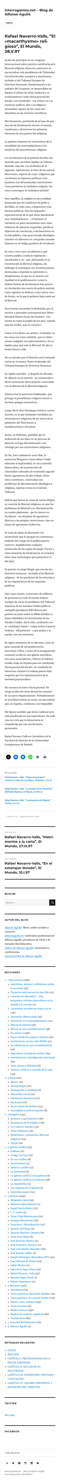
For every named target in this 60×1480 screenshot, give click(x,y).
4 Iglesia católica (17, 1147)
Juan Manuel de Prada (23, 1261)
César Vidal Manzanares (24, 1216)
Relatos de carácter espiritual (27, 1314)
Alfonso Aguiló (13, 927)
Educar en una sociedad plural (27, 1029)
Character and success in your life (29, 992)
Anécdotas (16, 1289)
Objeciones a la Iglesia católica (27, 1053)
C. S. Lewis (16, 1212)
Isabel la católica (19, 1167)
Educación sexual (20, 1094)
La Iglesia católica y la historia (27, 1179)
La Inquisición (18, 1183)
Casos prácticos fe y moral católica (30, 1297)
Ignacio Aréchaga (20, 1228)
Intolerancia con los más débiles (28, 1041)
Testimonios (17, 1318)
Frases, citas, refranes (23, 1301)
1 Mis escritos (15, 980)
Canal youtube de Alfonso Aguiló (23, 956)
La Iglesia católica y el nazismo (28, 1175)
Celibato (15, 1151)
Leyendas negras (20, 1191)
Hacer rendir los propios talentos (29, 1037)
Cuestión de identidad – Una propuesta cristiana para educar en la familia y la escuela (31, 1000)
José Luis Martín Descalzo (25, 1248)
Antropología (18, 1086)
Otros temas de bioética (24, 1106)
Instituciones (18, 1163)
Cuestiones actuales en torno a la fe (30, 1008)
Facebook (12, 1431)
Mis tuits (10, 1415)
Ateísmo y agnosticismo (24, 1118)
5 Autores (13, 1196)
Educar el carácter (20, 1024)
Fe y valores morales (22, 1126)
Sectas (14, 1143)
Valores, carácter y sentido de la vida (31, 1069)
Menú (9, 23)
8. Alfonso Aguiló (17, 1326)
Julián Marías (18, 1265)
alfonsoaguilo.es (14, 935)
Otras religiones (19, 1130)
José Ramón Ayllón (21, 1253)
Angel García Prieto (21, 1208)
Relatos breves (18, 1310)
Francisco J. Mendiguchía (24, 1224)
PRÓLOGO (13, 1354)
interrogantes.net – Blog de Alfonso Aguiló (29, 12)
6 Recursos (14, 1285)
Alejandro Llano (19, 1200)
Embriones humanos (22, 1098)
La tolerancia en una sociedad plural (31, 1045)
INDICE (12, 1350)
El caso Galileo (18, 1159)
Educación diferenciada (23, 1016)
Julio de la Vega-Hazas (23, 1269)
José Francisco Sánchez (23, 1244)
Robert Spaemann (20, 1281)
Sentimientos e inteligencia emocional (32, 1057)
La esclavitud (17, 1171)
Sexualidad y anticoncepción (26, 1110)
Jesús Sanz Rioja (19, 1236)
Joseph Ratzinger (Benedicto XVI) (29, 1257)
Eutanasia (16, 1102)
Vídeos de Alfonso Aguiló (19, 947)
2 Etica (11, 1077)
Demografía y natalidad (23, 1090)
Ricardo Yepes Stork (21, 1277)
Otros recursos (18, 1306)
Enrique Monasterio (21, 1220)
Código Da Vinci (19, 1155)
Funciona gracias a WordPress (19, 1474)
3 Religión (13, 1114)
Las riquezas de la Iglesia (24, 1187)
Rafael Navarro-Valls (29, 816)
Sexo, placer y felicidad (23, 1065)
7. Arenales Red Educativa (22, 1322)
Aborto (14, 1081)
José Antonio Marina (22, 1240)
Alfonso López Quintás (23, 1204)
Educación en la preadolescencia (28, 1020)
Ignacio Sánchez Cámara (24, 1232)
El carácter (16, 1033)
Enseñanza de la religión (24, 1122)
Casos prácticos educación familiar (30, 1293)
